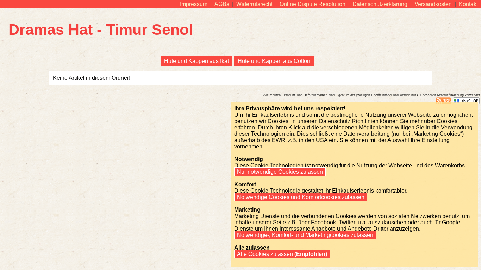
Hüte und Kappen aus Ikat (196, 61)
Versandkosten (433, 4)
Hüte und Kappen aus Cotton (274, 61)
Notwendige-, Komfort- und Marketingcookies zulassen (305, 235)
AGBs (222, 4)
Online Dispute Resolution (312, 4)
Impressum (194, 4)
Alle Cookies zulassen (281, 254)
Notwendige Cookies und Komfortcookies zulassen (301, 197)
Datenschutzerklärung (380, 4)
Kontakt (468, 4)
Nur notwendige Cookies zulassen (280, 172)
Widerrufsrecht (254, 4)
